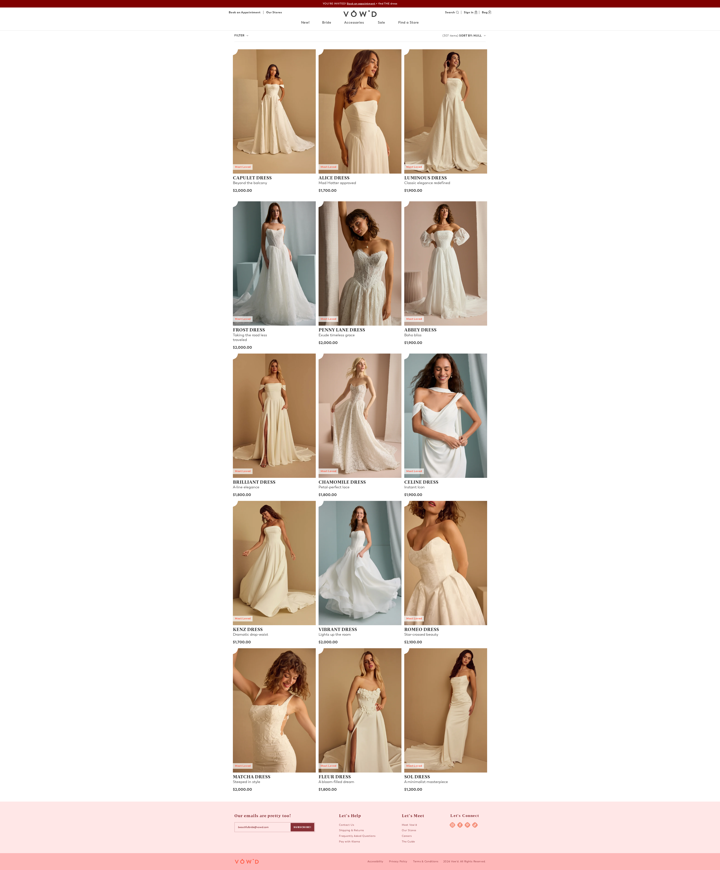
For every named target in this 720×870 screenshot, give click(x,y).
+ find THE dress (372, 3)
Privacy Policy (398, 861)
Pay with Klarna (349, 841)
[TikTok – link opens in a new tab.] (475, 825)
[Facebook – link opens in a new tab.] (460, 825)
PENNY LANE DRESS (342, 329)
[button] (305, 23)
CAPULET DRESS (252, 177)
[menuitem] (305, 23)
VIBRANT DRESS (338, 629)
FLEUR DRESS (335, 776)
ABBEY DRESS (420, 329)
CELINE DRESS (421, 482)
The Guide (408, 841)
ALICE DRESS (334, 177)
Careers (407, 836)
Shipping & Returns (351, 830)
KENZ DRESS (248, 629)
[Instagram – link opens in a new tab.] (452, 825)
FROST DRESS (249, 329)
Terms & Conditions (425, 861)
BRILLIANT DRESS (254, 482)
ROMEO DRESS (421, 629)
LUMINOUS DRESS (425, 177)
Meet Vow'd (409, 825)
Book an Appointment (244, 12)
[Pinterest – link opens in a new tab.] (467, 825)
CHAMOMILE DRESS (342, 482)
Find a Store (408, 22)
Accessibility (375, 861)
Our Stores (274, 12)
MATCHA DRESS (251, 776)
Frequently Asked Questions (357, 836)
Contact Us (346, 825)
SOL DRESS (417, 776)
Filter (239, 35)
